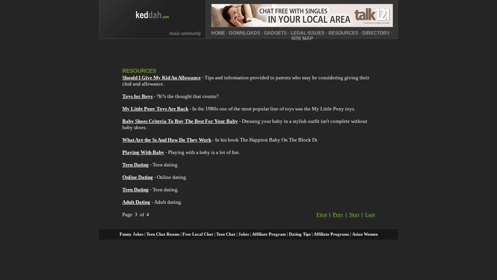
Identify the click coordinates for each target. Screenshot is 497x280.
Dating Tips (300, 234)
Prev (338, 214)
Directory (376, 33)
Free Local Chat (197, 234)
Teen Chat (225, 234)
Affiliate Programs (331, 234)
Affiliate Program (269, 234)
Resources (343, 33)
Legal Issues (308, 33)
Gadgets (275, 33)
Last (370, 214)
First (321, 214)
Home (218, 33)
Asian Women (365, 234)
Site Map (302, 38)
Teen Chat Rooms (162, 234)
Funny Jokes (131, 234)
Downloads (244, 33)
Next (354, 214)
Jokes (243, 234)
